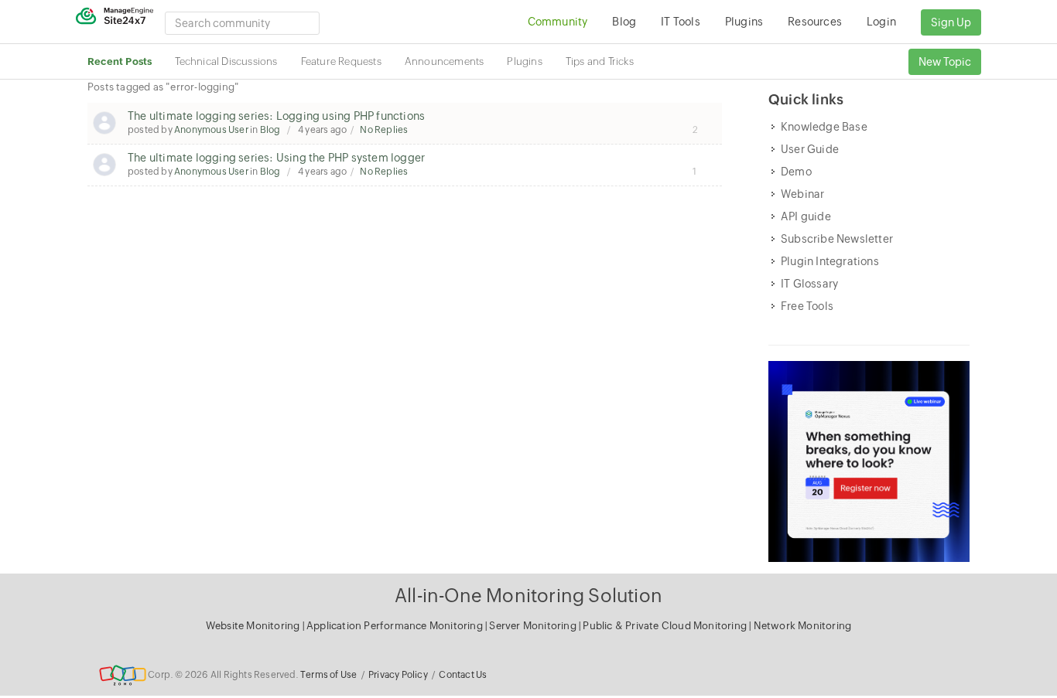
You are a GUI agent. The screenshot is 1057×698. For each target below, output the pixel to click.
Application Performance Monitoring (395, 626)
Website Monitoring (253, 626)
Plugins (524, 61)
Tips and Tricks (600, 61)
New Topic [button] (944, 62)
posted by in (204, 129)
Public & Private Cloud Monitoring (666, 626)
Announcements (444, 61)
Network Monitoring (803, 626)
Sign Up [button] (951, 22)
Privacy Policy (398, 674)
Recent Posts (119, 61)
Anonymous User (211, 129)
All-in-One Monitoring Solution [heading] (528, 595)
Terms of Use (328, 674)
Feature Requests (341, 61)
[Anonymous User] (104, 122)
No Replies (384, 129)
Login (881, 21)
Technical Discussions (226, 61)
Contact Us (463, 674)
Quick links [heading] (805, 99)
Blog (270, 129)
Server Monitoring (534, 626)
